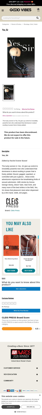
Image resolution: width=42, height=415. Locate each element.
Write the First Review (28, 109)
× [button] (40, 395)
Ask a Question (7, 115)
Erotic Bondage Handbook (28, 259)
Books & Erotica (16, 24)
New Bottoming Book (11, 259)
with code (21, 2)
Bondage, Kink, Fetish (31, 24)
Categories (5, 24)
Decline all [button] (31, 407)
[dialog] (21, 404)
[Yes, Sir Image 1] (21, 57)
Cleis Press (15, 210)
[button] (2, 10)
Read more (8, 403)
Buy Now (11, 271)
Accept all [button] (11, 407)
